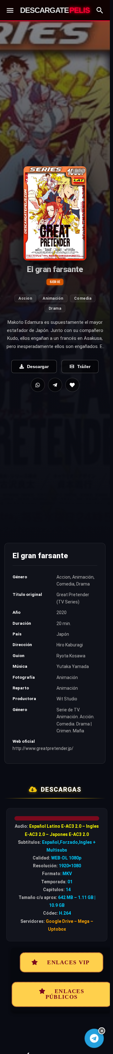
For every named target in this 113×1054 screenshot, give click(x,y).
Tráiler (83, 366)
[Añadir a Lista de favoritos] (72, 385)
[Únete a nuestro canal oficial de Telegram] (94, 1038)
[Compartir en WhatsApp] (38, 385)
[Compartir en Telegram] (55, 385)
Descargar (38, 366)
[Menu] (10, 10)
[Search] (99, 10)
